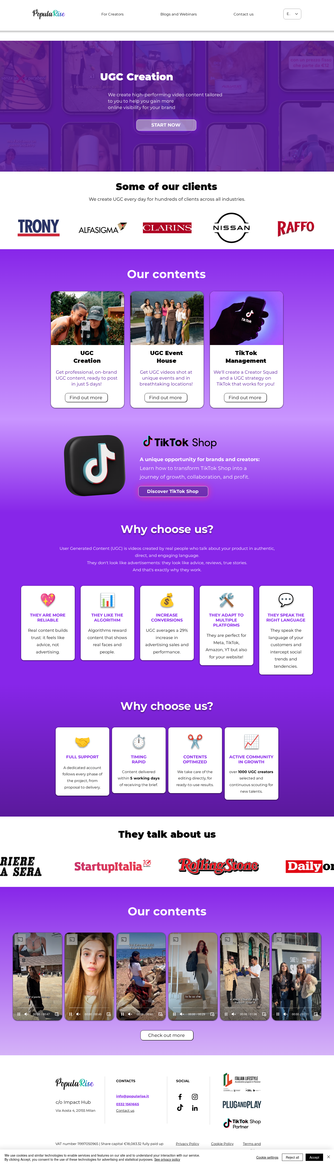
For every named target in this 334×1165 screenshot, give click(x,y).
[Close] (328, 1157)
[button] (112, 14)
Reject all (292, 1157)
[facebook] (180, 1097)
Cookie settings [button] (267, 1157)
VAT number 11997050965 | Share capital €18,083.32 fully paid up (109, 1144)
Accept (314, 1157)
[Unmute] (27, 1014)
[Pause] (19, 1014)
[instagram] (195, 1097)
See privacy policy (167, 1159)
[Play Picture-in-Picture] (57, 1014)
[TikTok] (180, 1108)
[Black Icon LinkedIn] (195, 1108)
